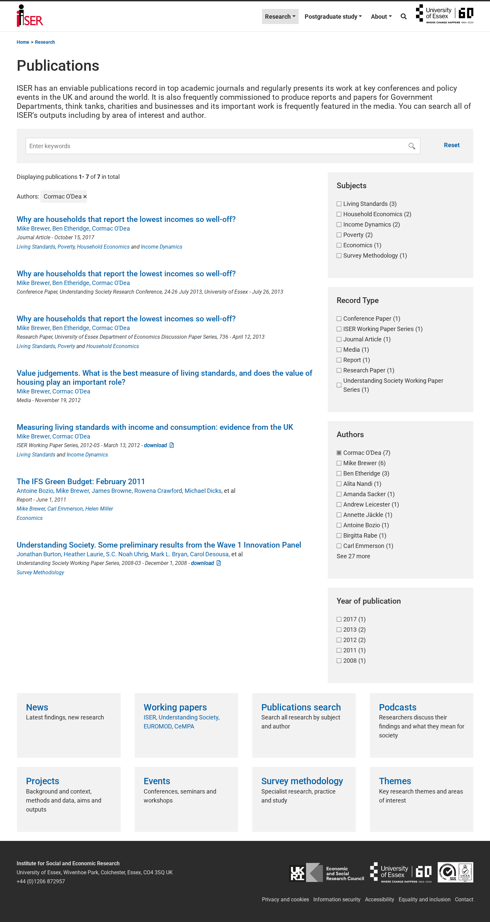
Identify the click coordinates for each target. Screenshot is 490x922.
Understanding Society (188, 717)
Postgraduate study (331, 16)
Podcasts (398, 707)
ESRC (326, 872)
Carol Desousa (209, 554)
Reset (452, 144)
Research (278, 16)
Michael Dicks (203, 490)
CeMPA (184, 726)
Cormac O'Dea (111, 228)
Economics (30, 518)
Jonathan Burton (39, 554)
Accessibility (379, 899)
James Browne (112, 490)
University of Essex (444, 16)
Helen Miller (99, 509)
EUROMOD (158, 726)
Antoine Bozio (35, 490)
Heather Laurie (83, 554)
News (37, 707)
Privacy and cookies (285, 899)
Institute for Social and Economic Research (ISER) (30, 16)
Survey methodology (302, 781)
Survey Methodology (40, 572)
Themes (395, 781)
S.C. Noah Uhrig (127, 554)
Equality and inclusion (425, 899)
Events (157, 781)
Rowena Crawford (158, 490)
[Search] (403, 16)
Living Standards (36, 247)
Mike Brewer (33, 228)
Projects (42, 781)
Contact (464, 899)
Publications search (301, 707)
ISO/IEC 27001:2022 (455, 872)
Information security (337, 899)
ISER (150, 717)
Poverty (66, 247)
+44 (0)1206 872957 (41, 881)
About (379, 16)
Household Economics (103, 247)
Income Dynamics (161, 247)
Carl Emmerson (65, 509)
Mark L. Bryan (169, 554)
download (157, 445)
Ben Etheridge (70, 228)
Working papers (175, 707)
